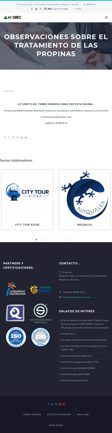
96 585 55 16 (79, 292)
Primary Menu (106, 17)
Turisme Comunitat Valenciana (76, 355)
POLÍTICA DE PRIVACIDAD (59, 415)
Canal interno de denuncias (74, 380)
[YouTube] (49, 9)
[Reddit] (26, 137)
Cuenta (78, 8)
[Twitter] (40, 9)
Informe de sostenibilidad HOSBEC (78, 368)
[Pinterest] (13, 137)
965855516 (91, 4)
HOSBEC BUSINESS (32, 415)
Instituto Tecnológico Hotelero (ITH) (79, 361)
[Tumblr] (17, 137)
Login (66, 8)
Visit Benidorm (68, 333)
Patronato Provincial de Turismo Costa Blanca (84, 339)
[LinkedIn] (36, 9)
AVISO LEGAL (83, 415)
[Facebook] (32, 9)
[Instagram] (45, 9)
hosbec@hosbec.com (80, 297)
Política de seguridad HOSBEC (76, 374)
